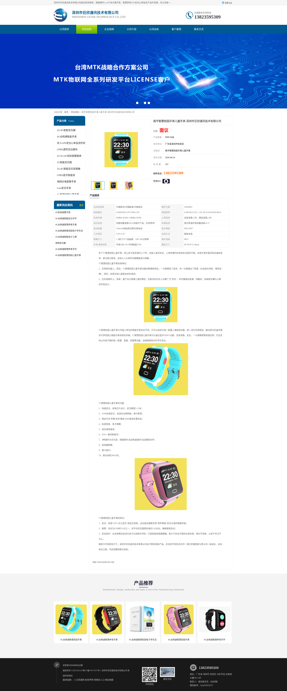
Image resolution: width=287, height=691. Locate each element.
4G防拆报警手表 (62, 212)
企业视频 (109, 29)
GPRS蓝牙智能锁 (66, 175)
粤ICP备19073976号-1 (92, 670)
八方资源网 (79, 680)
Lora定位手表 (64, 188)
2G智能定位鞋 (64, 162)
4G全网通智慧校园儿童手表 (68, 255)
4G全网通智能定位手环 (66, 218)
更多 (81, 205)
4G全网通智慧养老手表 (66, 225)
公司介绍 (131, 29)
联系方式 (199, 29)
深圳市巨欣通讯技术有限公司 (114, 670)
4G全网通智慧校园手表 (142, 640)
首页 (66, 112)
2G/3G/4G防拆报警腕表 (69, 156)
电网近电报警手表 (66, 181)
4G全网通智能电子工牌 (66, 237)
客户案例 (176, 29)
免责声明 (89, 680)
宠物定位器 (60, 243)
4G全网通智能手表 (67, 136)
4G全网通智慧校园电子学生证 (69, 231)
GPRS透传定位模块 (67, 149)
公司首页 (64, 29)
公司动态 (154, 29)
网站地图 (109, 680)
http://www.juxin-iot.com (103, 562)
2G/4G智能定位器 (66, 130)
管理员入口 (99, 680)
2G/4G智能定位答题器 (68, 168)
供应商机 (86, 29)
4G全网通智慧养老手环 (66, 249)
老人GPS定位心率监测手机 (71, 143)
